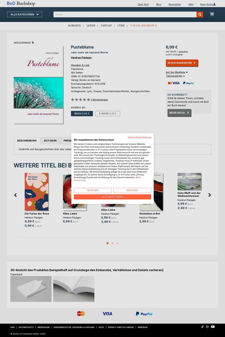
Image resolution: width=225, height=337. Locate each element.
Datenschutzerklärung (139, 137)
